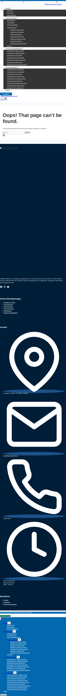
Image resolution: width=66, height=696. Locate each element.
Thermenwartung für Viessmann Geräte (16, 78)
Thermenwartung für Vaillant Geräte (15, 69)
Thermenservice (8, 304)
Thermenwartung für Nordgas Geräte (15, 85)
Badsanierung (10, 10)
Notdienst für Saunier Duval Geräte (18, 43)
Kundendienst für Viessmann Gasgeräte (16, 60)
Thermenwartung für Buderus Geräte (15, 76)
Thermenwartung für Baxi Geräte (14, 74)
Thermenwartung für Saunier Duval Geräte (17, 83)
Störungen (9, 46)
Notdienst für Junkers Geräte (17, 32)
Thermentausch (10, 22)
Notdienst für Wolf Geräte (16, 41)
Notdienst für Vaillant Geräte (17, 30)
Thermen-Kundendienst (12, 25)
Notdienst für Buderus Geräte (17, 36)
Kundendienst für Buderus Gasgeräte (15, 57)
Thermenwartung (11, 20)
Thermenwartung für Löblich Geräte (15, 88)
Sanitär (5, 623)
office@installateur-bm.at (10, 456)
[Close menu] (0, 618)
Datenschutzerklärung (10, 604)
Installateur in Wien (9, 302)
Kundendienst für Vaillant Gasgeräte (15, 51)
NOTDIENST (6, 94)
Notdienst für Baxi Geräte (16, 34)
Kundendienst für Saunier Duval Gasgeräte (17, 64)
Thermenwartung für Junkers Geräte (15, 72)
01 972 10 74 (7, 518)
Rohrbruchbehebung (11, 15)
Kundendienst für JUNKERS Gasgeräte (16, 53)
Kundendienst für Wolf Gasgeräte (14, 62)
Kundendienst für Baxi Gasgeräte (14, 55)
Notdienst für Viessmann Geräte (17, 39)
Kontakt (5, 600)
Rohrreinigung (10, 13)
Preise (7, 90)
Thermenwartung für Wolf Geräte (14, 81)
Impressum (6, 602)
